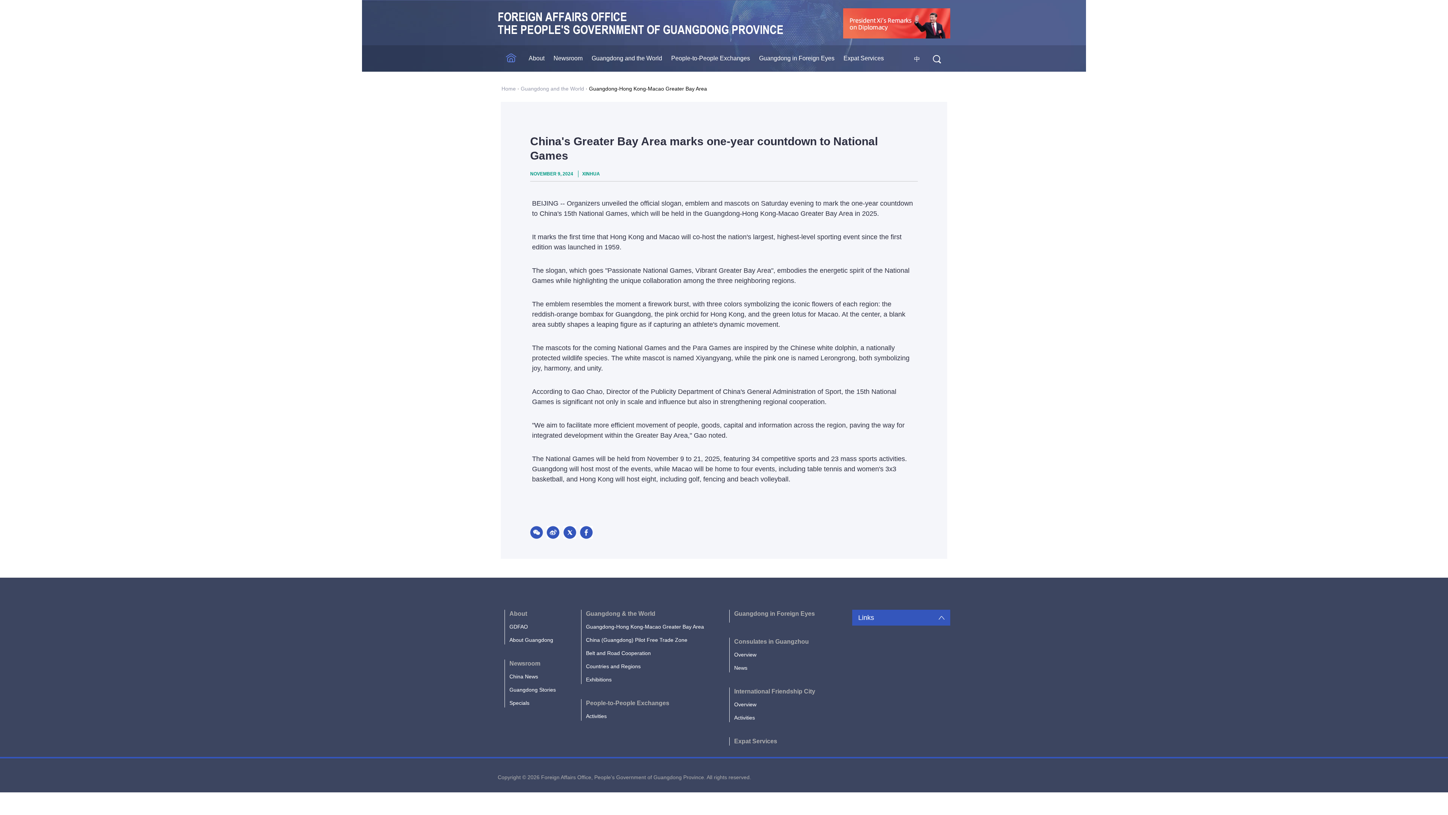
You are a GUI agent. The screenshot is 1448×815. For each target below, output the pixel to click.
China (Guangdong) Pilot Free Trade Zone (636, 640)
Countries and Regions (613, 666)
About (537, 58)
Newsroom (568, 58)
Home (509, 89)
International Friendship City (774, 691)
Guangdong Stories (532, 690)
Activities (596, 716)
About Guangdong (531, 640)
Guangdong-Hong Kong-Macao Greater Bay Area (648, 89)
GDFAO (518, 627)
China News (523, 677)
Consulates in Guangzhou (771, 641)
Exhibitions (599, 680)
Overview (745, 655)
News (740, 668)
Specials (519, 703)
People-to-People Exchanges (710, 58)
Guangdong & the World (620, 613)
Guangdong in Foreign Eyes (796, 58)
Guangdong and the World (627, 58)
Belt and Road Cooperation (618, 653)
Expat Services (864, 58)
